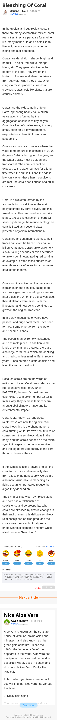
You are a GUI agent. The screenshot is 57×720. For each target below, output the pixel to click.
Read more (28, 705)
